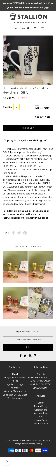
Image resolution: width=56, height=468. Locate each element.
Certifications (40, 410)
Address (15, 388)
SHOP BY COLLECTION (41, 384)
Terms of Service (41, 420)
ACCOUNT (20, 28)
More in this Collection (28, 246)
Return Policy (41, 406)
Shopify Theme (41, 440)
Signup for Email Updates (28, 331)
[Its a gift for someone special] (40, 318)
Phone (15, 381)
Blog (40, 416)
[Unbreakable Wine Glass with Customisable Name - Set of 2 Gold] (40, 282)
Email (15, 374)
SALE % (41, 374)
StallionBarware (27, 440)
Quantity (7, 107)
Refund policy (41, 423)
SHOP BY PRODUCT (41, 377)
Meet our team (41, 413)
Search (40, 403)
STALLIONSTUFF (41, 388)
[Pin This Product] (25, 233)
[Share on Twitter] (19, 233)
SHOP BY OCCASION (40, 381)
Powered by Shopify (33, 444)
